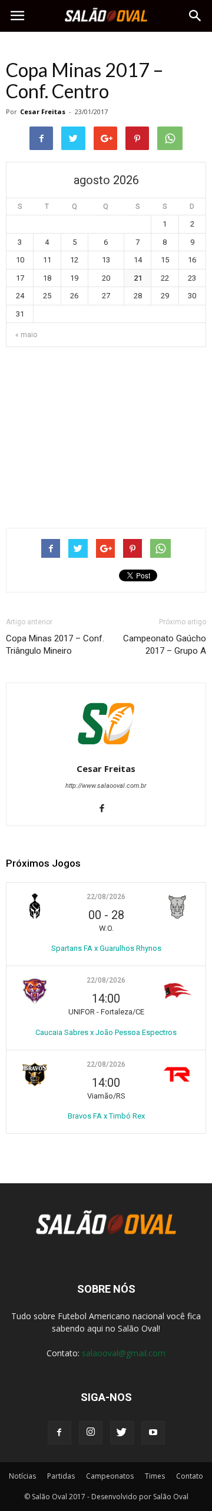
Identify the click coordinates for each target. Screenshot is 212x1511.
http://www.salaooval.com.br (106, 786)
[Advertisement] (106, 432)
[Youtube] (153, 1433)
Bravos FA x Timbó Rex (106, 1115)
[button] (195, 16)
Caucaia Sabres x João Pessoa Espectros (106, 1032)
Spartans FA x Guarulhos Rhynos (106, 948)
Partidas (61, 1476)
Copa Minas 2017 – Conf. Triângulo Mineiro (55, 644)
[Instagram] (90, 1433)
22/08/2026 (106, 897)
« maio (26, 335)
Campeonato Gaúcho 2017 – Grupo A (164, 644)
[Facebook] (106, 809)
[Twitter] (122, 1433)
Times (155, 1476)
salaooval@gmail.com (123, 1353)
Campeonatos (110, 1476)
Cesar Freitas (42, 111)
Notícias (22, 1476)
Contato (189, 1476)
